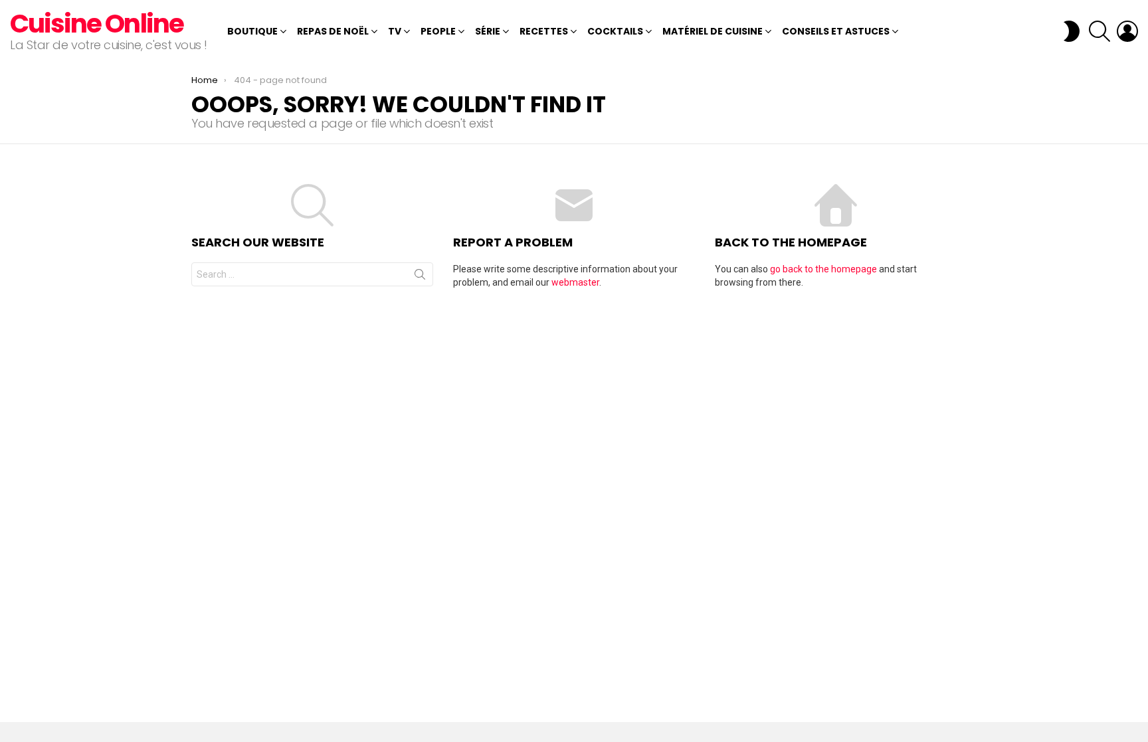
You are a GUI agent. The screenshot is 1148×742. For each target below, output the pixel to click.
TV (394, 31)
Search (420, 277)
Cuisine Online (96, 23)
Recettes (544, 31)
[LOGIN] (1127, 31)
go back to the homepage (823, 269)
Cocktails (615, 31)
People (438, 31)
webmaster (575, 282)
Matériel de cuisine (712, 31)
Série (487, 31)
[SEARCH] (1099, 31)
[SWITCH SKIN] (1071, 31)
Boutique (252, 31)
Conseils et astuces (836, 31)
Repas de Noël (333, 31)
